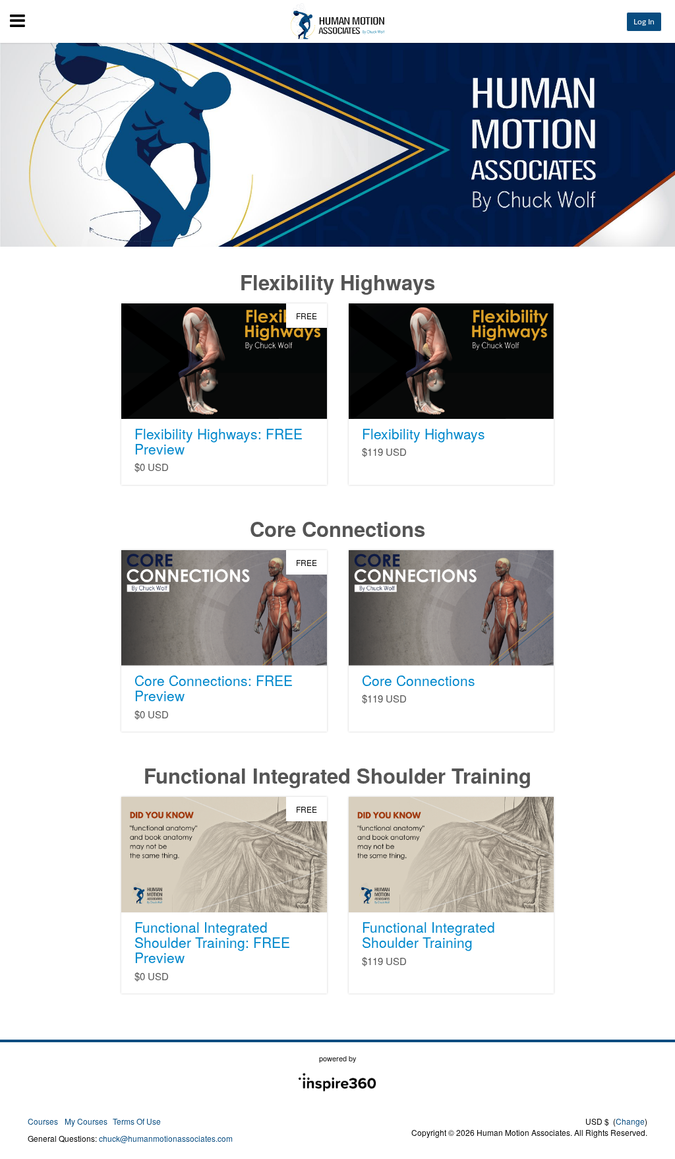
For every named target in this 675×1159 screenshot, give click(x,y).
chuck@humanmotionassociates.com (166, 1138)
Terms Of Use (137, 1121)
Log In (644, 22)
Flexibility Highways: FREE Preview (218, 440)
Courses (43, 1121)
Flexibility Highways (423, 433)
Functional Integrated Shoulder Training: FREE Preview (212, 942)
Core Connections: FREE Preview (213, 687)
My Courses (86, 1121)
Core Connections (418, 680)
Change (630, 1121)
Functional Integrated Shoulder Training (428, 934)
